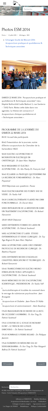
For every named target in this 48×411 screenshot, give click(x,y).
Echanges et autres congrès (22, 404)
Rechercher (17, 9)
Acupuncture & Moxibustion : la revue (23, 401)
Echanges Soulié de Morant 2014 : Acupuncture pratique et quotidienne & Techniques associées (23, 43)
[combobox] (33, 9)
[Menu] (4, 3)
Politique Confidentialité (38, 406)
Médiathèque (24, 406)
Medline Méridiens (40, 399)
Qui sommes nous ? (39, 404)
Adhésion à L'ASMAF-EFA (24, 399)
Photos (4, 35)
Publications (42, 401)
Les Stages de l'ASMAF (10, 406)
